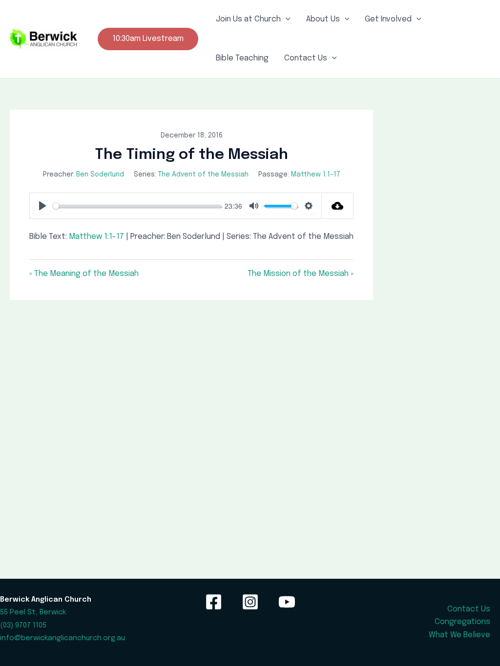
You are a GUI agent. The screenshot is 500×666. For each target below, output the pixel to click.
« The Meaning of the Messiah (84, 274)
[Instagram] (250, 601)
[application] (286, 19)
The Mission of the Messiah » (301, 274)
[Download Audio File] (338, 206)
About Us (323, 19)
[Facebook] (213, 601)
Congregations (462, 622)
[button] (148, 39)
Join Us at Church (248, 19)
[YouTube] (286, 601)
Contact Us (305, 58)
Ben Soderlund (100, 174)
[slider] (137, 206)
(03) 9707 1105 (23, 625)
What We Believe (459, 635)
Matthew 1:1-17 (315, 174)
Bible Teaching (242, 58)
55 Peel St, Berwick (33, 612)
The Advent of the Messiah (203, 174)
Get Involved (388, 19)
